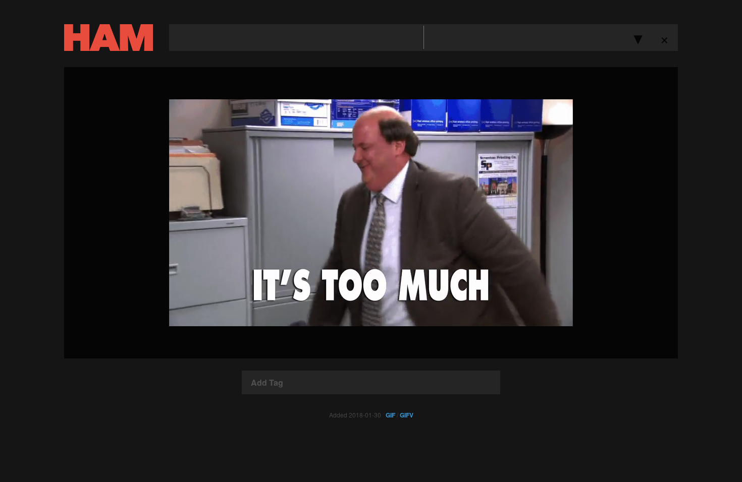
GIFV (406, 414)
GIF (390, 414)
